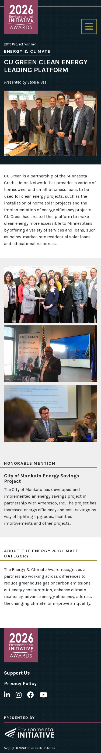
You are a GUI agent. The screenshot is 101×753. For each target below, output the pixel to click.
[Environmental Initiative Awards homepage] (21, 17)
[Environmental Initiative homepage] (29, 732)
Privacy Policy (20, 683)
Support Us (17, 673)
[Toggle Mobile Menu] (89, 26)
